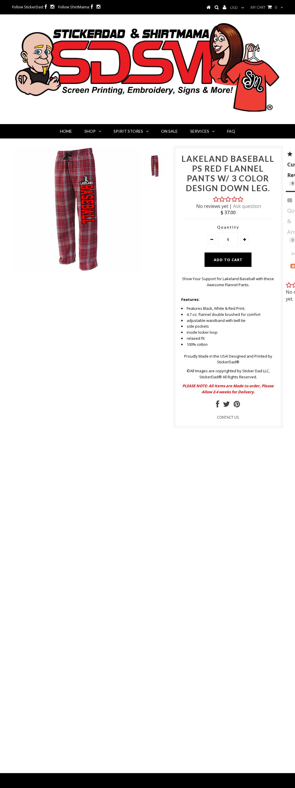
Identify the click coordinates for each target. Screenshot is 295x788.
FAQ (231, 131)
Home (66, 131)
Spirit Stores (128, 131)
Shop (90, 131)
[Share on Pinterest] (237, 405)
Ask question (247, 206)
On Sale (169, 131)
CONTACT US (228, 417)
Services (199, 131)
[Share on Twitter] (226, 405)
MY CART (264, 7)
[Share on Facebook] (217, 405)
